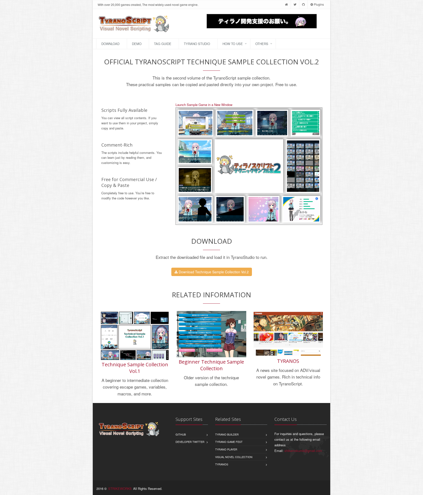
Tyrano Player (226, 449)
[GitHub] (303, 4)
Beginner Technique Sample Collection (211, 365)
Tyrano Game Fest (229, 442)
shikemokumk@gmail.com (303, 450)
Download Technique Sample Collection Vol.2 (213, 271)
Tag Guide (162, 43)
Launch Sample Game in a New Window (204, 104)
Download (110, 43)
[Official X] (295, 4)
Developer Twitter (190, 442)
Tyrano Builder (227, 434)
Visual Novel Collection (233, 457)
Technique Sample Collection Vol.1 (135, 367)
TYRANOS (288, 361)
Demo (136, 43)
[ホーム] (286, 4)
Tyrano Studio (197, 43)
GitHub (181, 434)
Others (261, 43)
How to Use (233, 43)
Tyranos (221, 464)
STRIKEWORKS (120, 488)
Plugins (318, 4)
